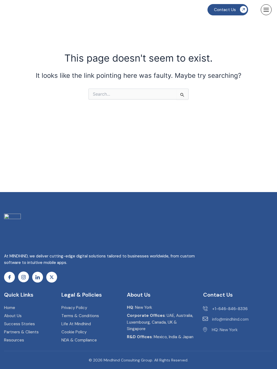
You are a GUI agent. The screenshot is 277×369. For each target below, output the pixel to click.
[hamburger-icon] (266, 9)
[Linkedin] (37, 277)
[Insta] (23, 276)
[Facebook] (9, 277)
